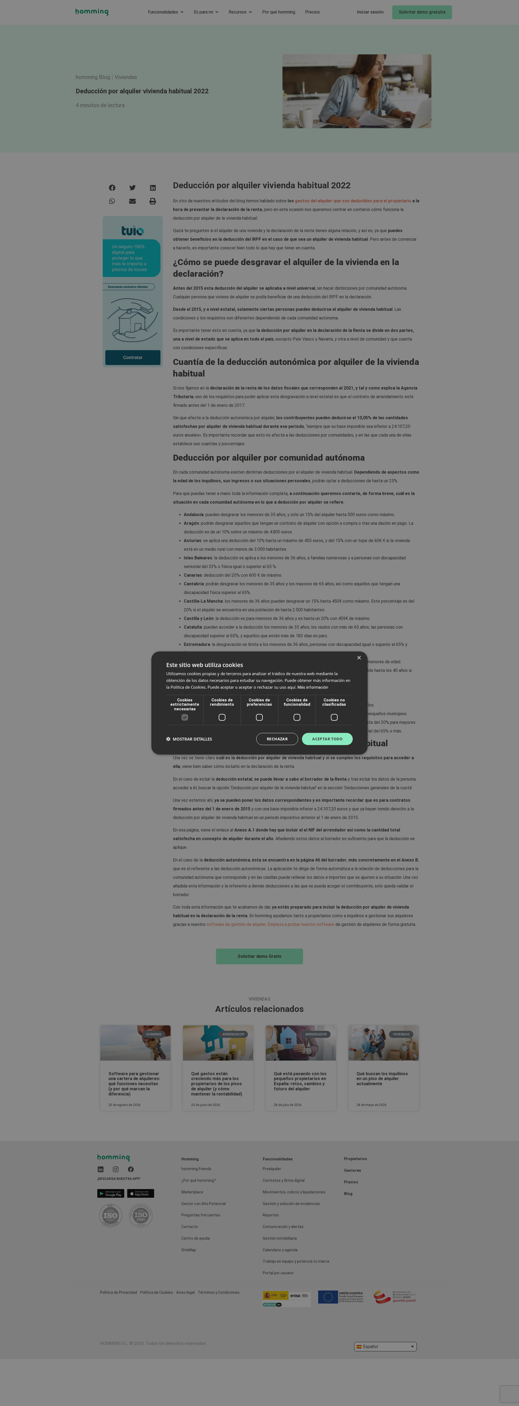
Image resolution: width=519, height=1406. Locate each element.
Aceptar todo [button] (327, 738)
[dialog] (259, 703)
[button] (189, 739)
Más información (313, 687)
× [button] (359, 658)
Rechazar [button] (277, 738)
